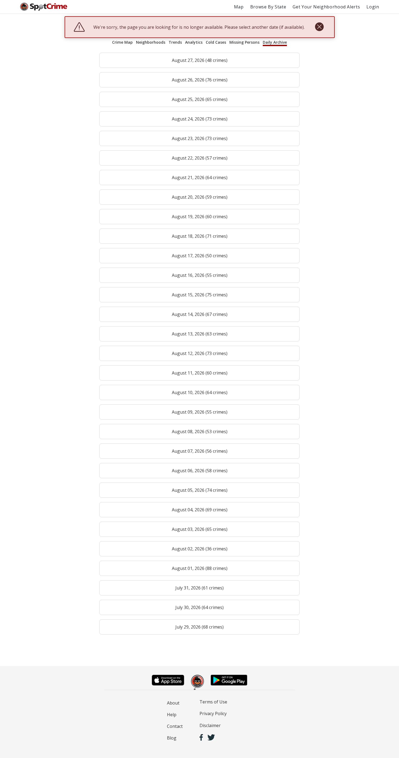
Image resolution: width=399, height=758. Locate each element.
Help (171, 715)
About (173, 703)
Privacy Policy (213, 713)
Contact (175, 726)
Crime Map (122, 42)
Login (372, 7)
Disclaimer (210, 725)
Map (239, 7)
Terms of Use (213, 702)
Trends (175, 42)
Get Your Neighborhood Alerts (326, 7)
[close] (319, 27)
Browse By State (268, 7)
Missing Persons (244, 42)
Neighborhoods (150, 42)
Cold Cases (216, 42)
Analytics (193, 42)
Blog (171, 738)
